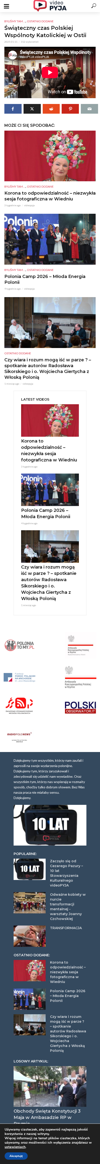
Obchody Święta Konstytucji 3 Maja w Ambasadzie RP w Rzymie (47, 1117)
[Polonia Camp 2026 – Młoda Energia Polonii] (50, 239)
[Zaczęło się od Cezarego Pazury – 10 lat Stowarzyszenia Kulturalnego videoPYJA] (30, 869)
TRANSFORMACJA (66, 928)
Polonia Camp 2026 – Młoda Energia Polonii (44, 279)
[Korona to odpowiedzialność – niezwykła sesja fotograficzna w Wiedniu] (50, 156)
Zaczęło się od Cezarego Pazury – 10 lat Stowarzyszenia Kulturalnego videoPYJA (66, 873)
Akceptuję (16, 1156)
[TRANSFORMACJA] (30, 936)
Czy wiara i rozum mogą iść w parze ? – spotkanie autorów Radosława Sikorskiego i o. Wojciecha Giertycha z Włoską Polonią (47, 368)
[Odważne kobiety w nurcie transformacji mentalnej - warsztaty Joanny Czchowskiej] (30, 902)
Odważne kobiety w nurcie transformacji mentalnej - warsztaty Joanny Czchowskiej (68, 906)
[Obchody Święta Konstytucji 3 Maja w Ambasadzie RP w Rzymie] (50, 1086)
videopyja (29, 205)
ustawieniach (15, 1147)
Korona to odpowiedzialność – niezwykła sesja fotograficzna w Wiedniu (50, 196)
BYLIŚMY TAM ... (14, 21)
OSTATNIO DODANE (40, 21)
